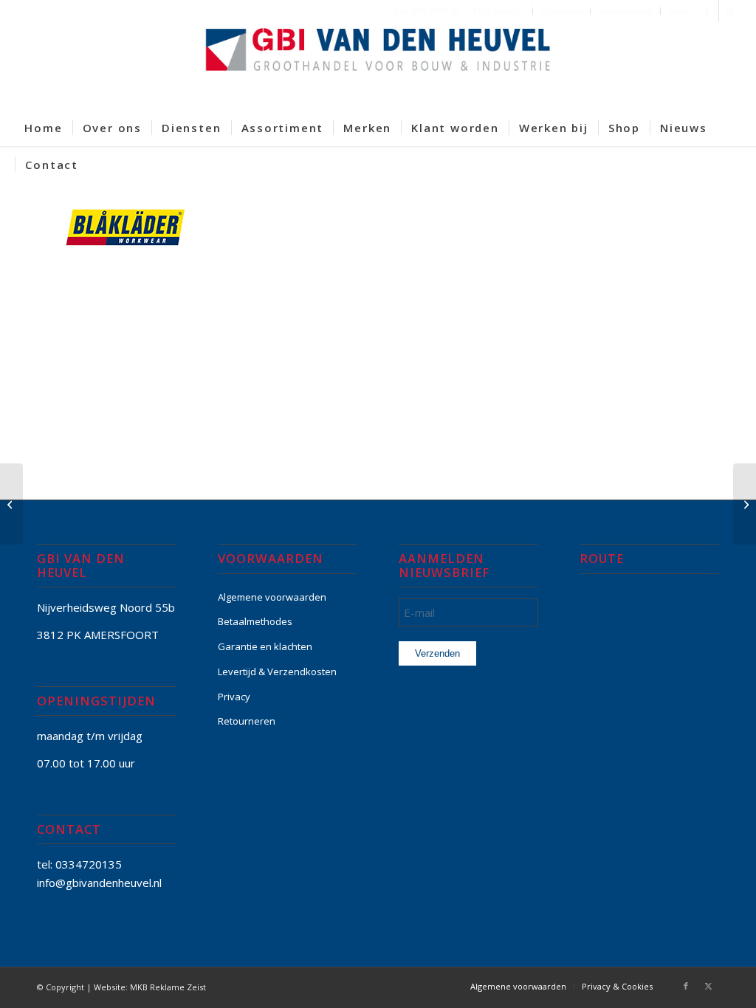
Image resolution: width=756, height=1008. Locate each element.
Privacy (234, 696)
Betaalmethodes (255, 621)
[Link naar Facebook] (707, 11)
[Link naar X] (730, 11)
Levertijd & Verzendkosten (277, 671)
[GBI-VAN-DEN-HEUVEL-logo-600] (378, 65)
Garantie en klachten (265, 646)
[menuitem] (499, 11)
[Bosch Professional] (11, 504)
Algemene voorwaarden (272, 597)
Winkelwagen (625, 10)
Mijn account (499, 10)
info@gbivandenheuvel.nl (99, 882)
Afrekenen (561, 10)
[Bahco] (744, 504)
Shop (678, 10)
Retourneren (246, 721)
